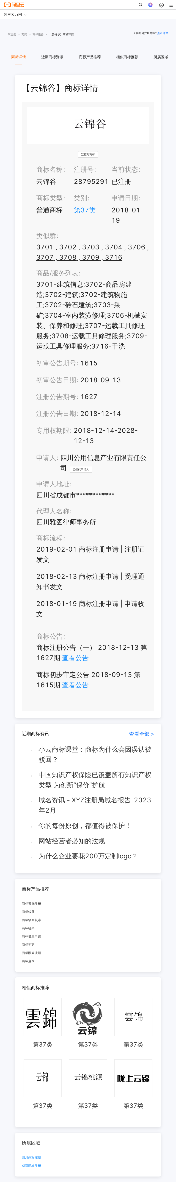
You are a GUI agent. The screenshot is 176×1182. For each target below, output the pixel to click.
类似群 (46, 236)
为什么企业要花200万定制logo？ (88, 856)
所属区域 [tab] (161, 57)
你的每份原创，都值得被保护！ (85, 826)
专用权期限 (52, 430)
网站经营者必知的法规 (71, 841)
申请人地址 (52, 484)
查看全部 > (141, 734)
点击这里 (162, 33)
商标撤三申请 (31, 936)
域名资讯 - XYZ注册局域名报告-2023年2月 (94, 805)
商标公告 (49, 636)
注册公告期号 (56, 397)
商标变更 (28, 945)
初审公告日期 (56, 380)
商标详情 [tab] (18, 57)
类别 (80, 198)
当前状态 (124, 169)
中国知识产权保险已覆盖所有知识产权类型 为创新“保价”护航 (94, 780)
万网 (24, 34)
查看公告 (75, 658)
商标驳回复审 (31, 920)
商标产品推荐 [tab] (90, 57)
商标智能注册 (31, 903)
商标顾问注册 (31, 953)
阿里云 (12, 34)
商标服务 (38, 34)
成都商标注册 (31, 1165)
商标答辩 (28, 928)
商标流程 (49, 538)
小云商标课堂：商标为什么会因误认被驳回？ (94, 754)
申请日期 (124, 198)
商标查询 (28, 961)
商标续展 (28, 912)
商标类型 (49, 198)
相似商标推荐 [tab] (127, 57)
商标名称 (49, 169)
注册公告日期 (56, 414)
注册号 (84, 169)
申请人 (46, 458)
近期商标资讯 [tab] (52, 57)
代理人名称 (52, 511)
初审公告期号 (56, 363)
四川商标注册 (31, 1157)
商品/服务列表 (57, 273)
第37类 (85, 210)
